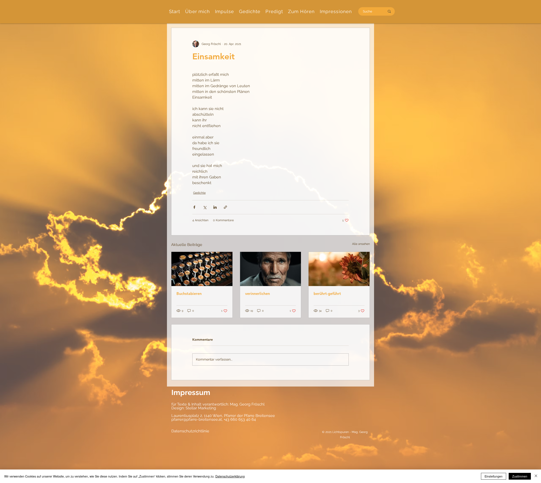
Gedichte (199, 192)
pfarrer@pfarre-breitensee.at (196, 419)
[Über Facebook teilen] (194, 207)
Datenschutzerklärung (230, 476)
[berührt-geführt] (339, 269)
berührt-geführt (327, 293)
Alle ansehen (361, 244)
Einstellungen (494, 476)
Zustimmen (519, 476)
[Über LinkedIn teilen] (215, 207)
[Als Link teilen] (225, 207)
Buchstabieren (189, 293)
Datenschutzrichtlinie (190, 431)
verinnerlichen (257, 293)
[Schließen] (535, 476)
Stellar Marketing (200, 408)
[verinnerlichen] (270, 269)
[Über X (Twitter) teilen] (205, 207)
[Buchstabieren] (201, 269)
